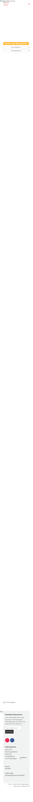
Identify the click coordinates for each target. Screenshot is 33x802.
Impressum (17, 786)
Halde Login (9, 773)
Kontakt (8, 768)
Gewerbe (8, 754)
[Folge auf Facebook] (12, 740)
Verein (7, 766)
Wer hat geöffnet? (11, 752)
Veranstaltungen (11, 758)
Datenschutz (26, 786)
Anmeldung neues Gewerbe (14, 775)
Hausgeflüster (10, 756)
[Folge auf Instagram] (7, 740)
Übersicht (8, 750)
